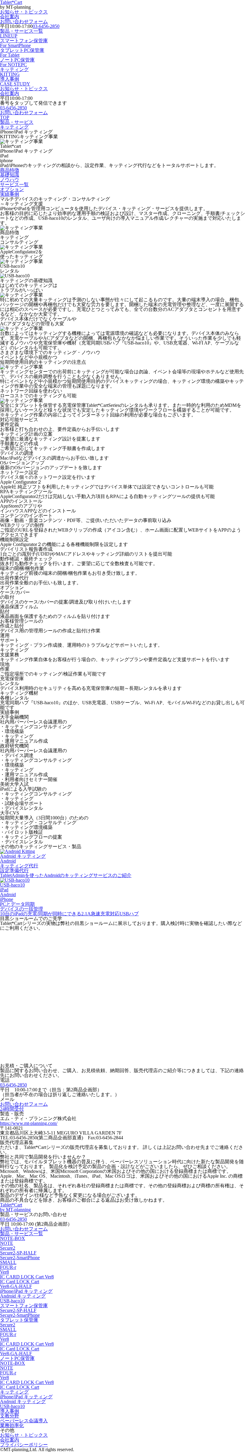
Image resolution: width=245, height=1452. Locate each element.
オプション (12, 189)
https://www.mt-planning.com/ (28, 1123)
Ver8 (4, 1272)
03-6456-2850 (46, 26)
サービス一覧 (14, 184)
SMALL (8, 1262)
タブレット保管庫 (19, 1319)
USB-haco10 (12, 1300)
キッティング (14, 72)
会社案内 (9, 16)
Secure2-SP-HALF (18, 1252)
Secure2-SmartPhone (20, 1257)
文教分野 (9, 1415)
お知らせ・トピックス (24, 11)
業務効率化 (12, 1425)
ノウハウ (9, 179)
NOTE (6, 1243)
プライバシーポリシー (24, 1444)
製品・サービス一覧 (21, 33)
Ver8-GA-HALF (16, 1286)
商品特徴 (9, 170)
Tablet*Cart (15, 1207)
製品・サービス (16, 122)
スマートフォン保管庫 (24, 43)
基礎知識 (9, 174)
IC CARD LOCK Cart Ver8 (27, 1276)
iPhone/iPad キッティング (26, 1291)
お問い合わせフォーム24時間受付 (24, 1106)
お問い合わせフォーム (24, 21)
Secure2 (7, 1248)
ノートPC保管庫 (17, 62)
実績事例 (9, 194)
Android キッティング (23, 1295)
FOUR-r (8, 1267)
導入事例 (15, 81)
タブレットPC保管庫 (22, 53)
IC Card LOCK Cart (19, 1281)
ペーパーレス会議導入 (24, 1420)
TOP (4, 117)
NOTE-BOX (12, 1238)
